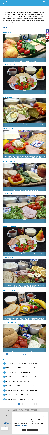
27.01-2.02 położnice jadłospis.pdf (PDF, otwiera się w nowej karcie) (22, 376)
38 (25, 354)
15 (16, 403)
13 (11, 403)
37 (23, 354)
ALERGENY (6, 27)
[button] (4, 48)
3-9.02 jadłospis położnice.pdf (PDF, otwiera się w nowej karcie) (21, 363)
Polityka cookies (6, 419)
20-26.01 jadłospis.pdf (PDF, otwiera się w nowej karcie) (19, 399)
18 (23, 403)
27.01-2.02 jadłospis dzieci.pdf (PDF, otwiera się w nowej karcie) (21, 381)
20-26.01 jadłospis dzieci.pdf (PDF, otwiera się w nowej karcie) (21, 394)
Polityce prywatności (22, 425)
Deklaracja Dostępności (8, 424)
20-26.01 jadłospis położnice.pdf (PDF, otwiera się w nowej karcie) (22, 390)
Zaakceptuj (35, 430)
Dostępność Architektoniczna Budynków (10, 426)
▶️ (13, 45)
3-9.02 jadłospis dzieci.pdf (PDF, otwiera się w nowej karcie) (20, 367)
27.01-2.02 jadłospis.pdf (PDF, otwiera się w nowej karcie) (20, 385)
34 (33, 403)
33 (30, 403)
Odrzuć (24, 430)
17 (21, 403)
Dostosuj (29, 430)
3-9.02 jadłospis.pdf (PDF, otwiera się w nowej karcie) (19, 372)
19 (26, 403)
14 (13, 403)
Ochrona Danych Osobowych (8, 423)
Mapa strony (6, 422)
